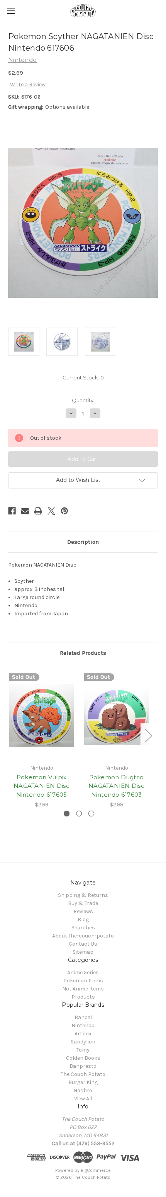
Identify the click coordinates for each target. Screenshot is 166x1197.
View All (83, 1098)
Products (83, 997)
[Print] (38, 510)
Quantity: (83, 400)
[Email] (25, 510)
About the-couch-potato (83, 935)
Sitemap (83, 952)
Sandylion (83, 1041)
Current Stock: (83, 377)
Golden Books (83, 1058)
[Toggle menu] (10, 10)
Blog (83, 919)
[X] (51, 510)
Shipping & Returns (83, 895)
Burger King (83, 1082)
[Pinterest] (64, 510)
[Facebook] (12, 510)
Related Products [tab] (83, 652)
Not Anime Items (83, 988)
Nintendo (83, 1025)
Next (148, 735)
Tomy (83, 1050)
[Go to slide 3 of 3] (91, 813)
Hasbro (83, 1090)
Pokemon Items (83, 980)
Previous (10, 735)
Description (83, 541)
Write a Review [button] (28, 84)
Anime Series (83, 972)
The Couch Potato (83, 1074)
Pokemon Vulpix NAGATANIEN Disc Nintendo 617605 (41, 786)
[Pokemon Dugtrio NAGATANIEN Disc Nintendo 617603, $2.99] (116, 715)
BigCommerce (96, 1170)
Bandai (83, 1017)
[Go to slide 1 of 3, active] (66, 813)
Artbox (83, 1033)
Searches (83, 927)
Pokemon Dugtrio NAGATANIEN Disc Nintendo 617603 (116, 786)
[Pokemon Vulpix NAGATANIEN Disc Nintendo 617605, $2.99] (41, 715)
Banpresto (83, 1066)
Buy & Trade (83, 903)
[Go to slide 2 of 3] (79, 813)
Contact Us (83, 944)
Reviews (83, 911)
